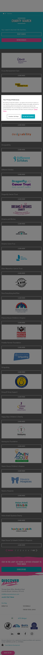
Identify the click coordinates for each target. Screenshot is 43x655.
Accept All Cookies (28, 116)
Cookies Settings (14, 116)
